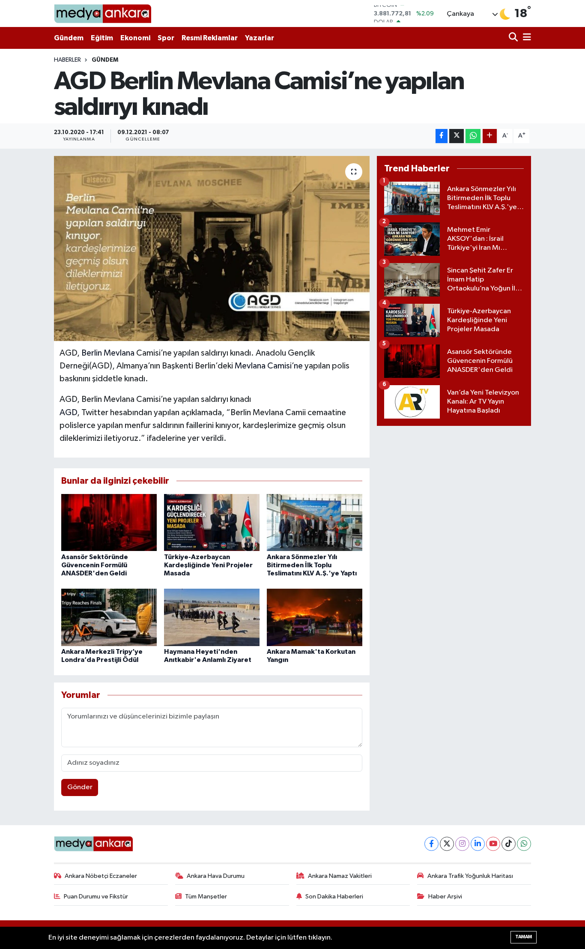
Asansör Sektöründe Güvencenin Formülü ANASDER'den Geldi (94, 565)
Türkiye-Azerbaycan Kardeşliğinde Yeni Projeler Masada (208, 565)
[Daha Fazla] (490, 136)
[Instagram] (462, 844)
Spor (166, 38)
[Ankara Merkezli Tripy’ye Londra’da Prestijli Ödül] (109, 617)
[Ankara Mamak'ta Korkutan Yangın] (314, 617)
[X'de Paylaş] (456, 136)
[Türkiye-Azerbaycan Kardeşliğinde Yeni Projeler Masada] (212, 522)
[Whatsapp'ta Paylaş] (473, 136)
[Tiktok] (508, 844)
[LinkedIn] (478, 844)
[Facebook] (431, 844)
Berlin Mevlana (107, 353)
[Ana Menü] (525, 38)
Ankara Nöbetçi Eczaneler (101, 876)
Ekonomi (135, 38)
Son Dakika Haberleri (334, 896)
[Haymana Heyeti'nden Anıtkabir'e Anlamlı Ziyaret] (212, 617)
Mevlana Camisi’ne (269, 366)
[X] (447, 844)
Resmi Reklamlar (210, 38)
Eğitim (102, 38)
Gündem (69, 38)
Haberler (67, 60)
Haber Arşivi (445, 896)
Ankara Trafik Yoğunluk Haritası (470, 876)
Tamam (523, 936)
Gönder (80, 787)
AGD (68, 412)
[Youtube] (493, 844)
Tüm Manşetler (206, 896)
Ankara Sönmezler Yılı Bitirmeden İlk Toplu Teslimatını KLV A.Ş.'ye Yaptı (312, 565)
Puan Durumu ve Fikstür (96, 896)
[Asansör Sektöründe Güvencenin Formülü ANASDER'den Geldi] (109, 522)
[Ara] (514, 38)
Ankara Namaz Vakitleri (340, 876)
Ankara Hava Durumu (216, 876)
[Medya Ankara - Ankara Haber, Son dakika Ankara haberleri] (102, 13)
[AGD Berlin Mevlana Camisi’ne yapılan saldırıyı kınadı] (212, 248)
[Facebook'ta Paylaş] (442, 136)
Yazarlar (259, 38)
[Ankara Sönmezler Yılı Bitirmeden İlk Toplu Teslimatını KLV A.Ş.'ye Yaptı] (314, 522)
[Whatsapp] (524, 844)
